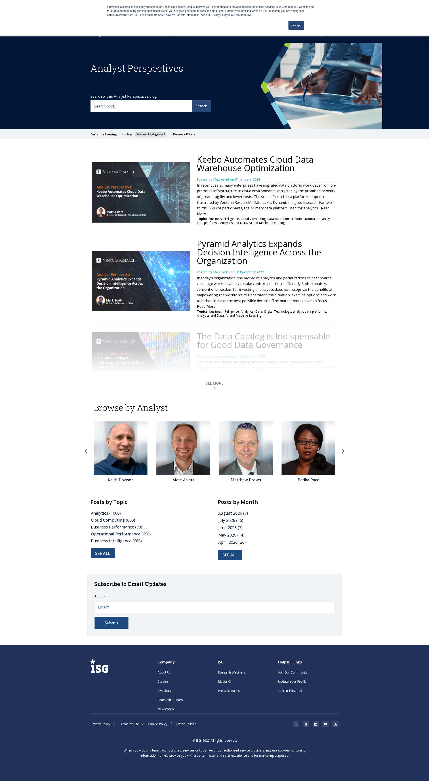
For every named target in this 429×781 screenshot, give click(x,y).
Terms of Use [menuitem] (129, 724)
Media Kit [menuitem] (224, 681)
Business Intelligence (116, 540)
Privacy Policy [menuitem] (100, 724)
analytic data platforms (309, 311)
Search (201, 105)
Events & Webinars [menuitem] (231, 672)
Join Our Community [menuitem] (292, 672)
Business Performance (117, 527)
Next (343, 451)
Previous (86, 451)
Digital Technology (277, 311)
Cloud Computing (253, 219)
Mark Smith (222, 272)
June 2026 (230, 527)
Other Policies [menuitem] (186, 724)
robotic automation (306, 219)
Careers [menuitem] (163, 681)
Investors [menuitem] (164, 690)
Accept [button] (296, 25)
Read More (206, 306)
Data (258, 311)
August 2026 (233, 513)
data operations (278, 219)
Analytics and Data (233, 223)
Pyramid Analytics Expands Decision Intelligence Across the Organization (259, 252)
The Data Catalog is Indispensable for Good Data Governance (263, 340)
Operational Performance (121, 534)
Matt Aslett (221, 179)
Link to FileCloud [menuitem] (290, 690)
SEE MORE (214, 383)
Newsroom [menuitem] (166, 709)
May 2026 (231, 535)
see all (102, 553)
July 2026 (230, 520)
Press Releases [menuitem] (229, 690)
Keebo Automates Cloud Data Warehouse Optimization (255, 164)
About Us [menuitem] (164, 672)
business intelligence (224, 219)
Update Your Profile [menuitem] (292, 681)
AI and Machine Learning (267, 223)
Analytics (247, 311)
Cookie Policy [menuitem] (157, 724)
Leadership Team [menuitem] (170, 700)
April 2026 (232, 542)
